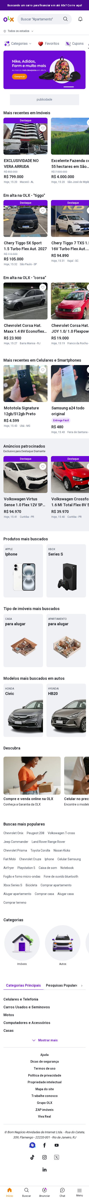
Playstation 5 (26, 868)
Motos (8, 1015)
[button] (44, 19)
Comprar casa (44, 894)
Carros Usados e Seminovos (26, 1007)
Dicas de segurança (44, 1061)
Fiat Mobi (9, 859)
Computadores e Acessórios (26, 1023)
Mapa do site (44, 1089)
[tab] (23, 986)
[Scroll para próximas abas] (82, 985)
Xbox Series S (12, 885)
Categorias (19, 43)
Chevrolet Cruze (30, 859)
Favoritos (52, 43)
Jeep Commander (15, 841)
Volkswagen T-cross (61, 833)
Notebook (67, 868)
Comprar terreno (14, 902)
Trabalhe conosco (44, 1096)
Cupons (78, 43)
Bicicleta (31, 885)
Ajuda (44, 1055)
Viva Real (44, 1116)
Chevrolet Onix (13, 833)
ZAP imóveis (44, 1109)
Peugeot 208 (35, 833)
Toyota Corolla (40, 850)
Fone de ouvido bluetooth (61, 876)
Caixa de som (48, 868)
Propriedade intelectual (45, 1082)
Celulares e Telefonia (20, 999)
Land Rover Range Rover (48, 841)
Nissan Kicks (62, 850)
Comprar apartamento (56, 885)
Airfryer (8, 868)
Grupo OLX (44, 1103)
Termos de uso (45, 1068)
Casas (8, 1031)
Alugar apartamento (17, 894)
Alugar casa (65, 894)
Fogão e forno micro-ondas (21, 876)
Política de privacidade (44, 1075)
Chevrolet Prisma (15, 850)
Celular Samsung (69, 859)
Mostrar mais (48, 1040)
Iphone (49, 859)
